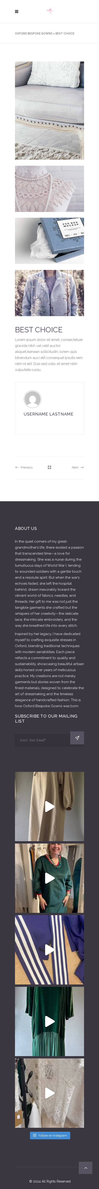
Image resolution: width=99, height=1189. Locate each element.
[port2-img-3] (49, 195)
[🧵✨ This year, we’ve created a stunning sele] (49, 806)
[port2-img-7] (49, 247)
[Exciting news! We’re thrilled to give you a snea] (49, 1021)
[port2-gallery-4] (49, 296)
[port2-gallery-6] (49, 113)
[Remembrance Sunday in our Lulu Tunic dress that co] (49, 878)
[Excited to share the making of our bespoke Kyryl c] (49, 949)
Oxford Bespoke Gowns (33, 33)
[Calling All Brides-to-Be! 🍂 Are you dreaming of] (49, 1093)
